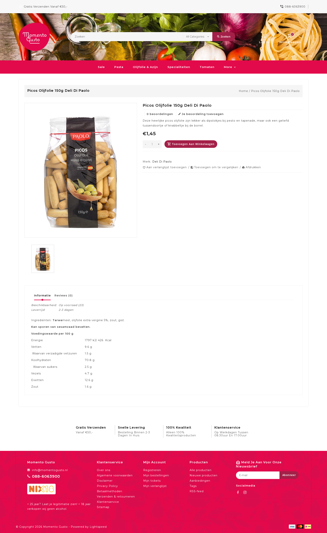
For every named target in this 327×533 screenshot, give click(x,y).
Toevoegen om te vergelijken (216, 167)
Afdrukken (253, 167)
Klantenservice (108, 502)
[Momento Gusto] (34, 37)
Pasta (118, 67)
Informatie (42, 295)
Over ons (103, 470)
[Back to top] (315, 521)
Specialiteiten (178, 67)
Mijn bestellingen (156, 475)
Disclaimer (105, 480)
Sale (101, 67)
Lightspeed (98, 526)
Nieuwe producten (203, 475)
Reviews (63, 295)
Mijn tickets (152, 480)
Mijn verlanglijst (155, 486)
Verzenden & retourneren (116, 496)
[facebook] (239, 492)
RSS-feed (197, 491)
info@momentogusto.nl (50, 470)
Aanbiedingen (200, 480)
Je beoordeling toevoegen (203, 114)
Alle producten (201, 470)
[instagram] (246, 492)
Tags (193, 486)
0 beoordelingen (160, 114)
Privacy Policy (107, 486)
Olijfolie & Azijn (145, 67)
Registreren (152, 470)
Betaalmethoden (109, 491)
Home (243, 91)
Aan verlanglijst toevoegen (167, 167)
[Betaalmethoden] (307, 527)
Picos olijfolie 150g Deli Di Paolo (275, 91)
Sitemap (103, 507)
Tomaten (207, 67)
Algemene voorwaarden (115, 475)
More (228, 67)
